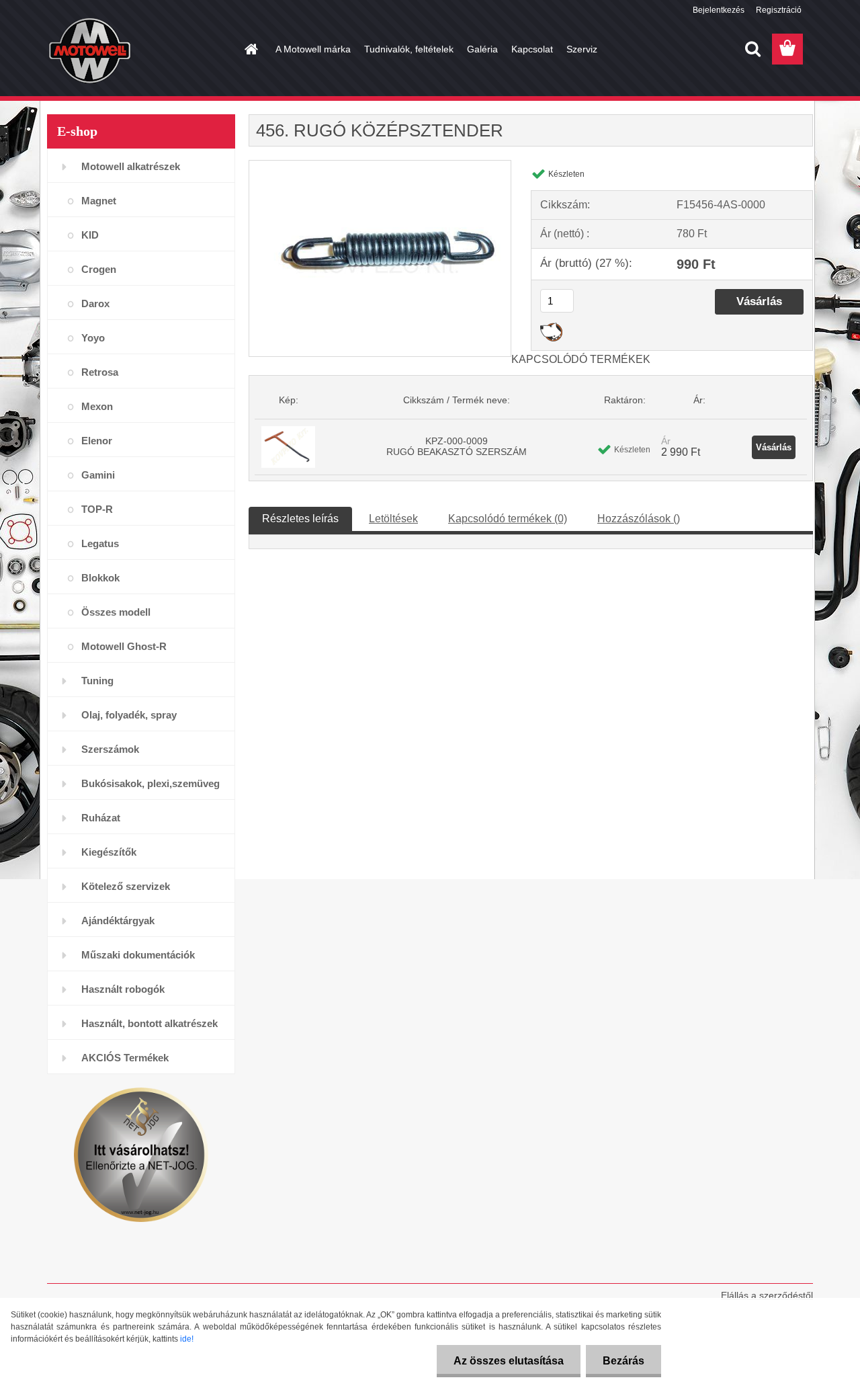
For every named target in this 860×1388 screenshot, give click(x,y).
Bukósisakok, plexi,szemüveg (150, 783)
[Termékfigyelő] (551, 327)
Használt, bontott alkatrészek (149, 1023)
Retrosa (99, 372)
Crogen (98, 269)
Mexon (97, 406)
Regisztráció (779, 10)
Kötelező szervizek (125, 886)
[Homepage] (249, 49)
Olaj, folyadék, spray (129, 715)
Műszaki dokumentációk (138, 955)
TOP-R (97, 509)
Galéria (482, 49)
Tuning (97, 680)
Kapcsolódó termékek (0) (507, 518)
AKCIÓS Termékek (125, 1057)
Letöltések (393, 518)
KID (90, 235)
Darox (95, 303)
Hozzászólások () (638, 518)
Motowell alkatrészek (130, 166)
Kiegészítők (108, 852)
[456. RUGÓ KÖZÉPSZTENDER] (380, 165)
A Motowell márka (313, 49)
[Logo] (139, 49)
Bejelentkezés (718, 10)
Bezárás (623, 1360)
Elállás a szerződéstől (767, 1295)
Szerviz (581, 49)
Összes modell (115, 612)
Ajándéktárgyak (118, 920)
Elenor (96, 440)
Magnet (98, 200)
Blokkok (100, 577)
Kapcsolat (532, 49)
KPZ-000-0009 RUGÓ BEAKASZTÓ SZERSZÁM (456, 446)
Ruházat (100, 817)
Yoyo (93, 337)
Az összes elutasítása (509, 1360)
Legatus (100, 543)
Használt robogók (123, 989)
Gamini (98, 475)
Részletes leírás (300, 518)
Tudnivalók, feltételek (409, 49)
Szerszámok (110, 749)
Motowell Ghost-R (124, 646)
